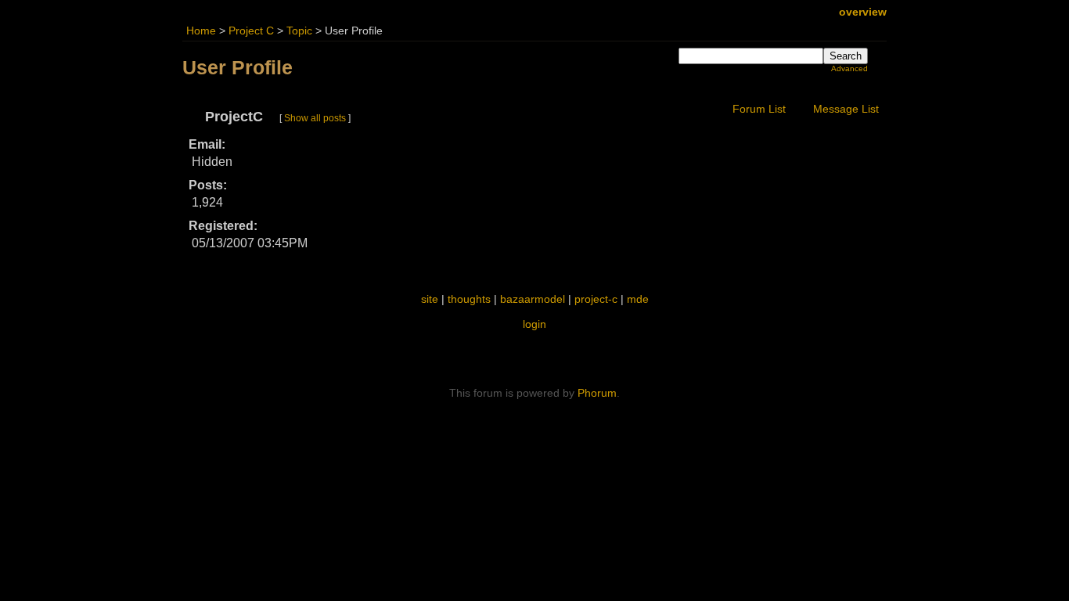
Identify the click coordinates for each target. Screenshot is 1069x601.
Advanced (849, 68)
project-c (595, 299)
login (534, 324)
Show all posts (315, 118)
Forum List (759, 109)
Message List (846, 109)
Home (201, 31)
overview (863, 12)
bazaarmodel (532, 299)
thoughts (469, 299)
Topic (299, 31)
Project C (251, 31)
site (429, 299)
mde (638, 299)
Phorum (597, 393)
